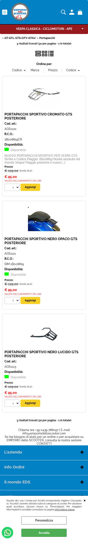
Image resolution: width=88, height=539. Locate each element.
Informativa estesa (65, 509)
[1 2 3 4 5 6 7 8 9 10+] (12, 188)
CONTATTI (44, 443)
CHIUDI (85, 500)
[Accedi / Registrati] (72, 12)
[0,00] (81, 12)
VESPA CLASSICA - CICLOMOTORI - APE (44, 29)
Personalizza (44, 520)
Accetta (44, 533)
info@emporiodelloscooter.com (44, 433)
